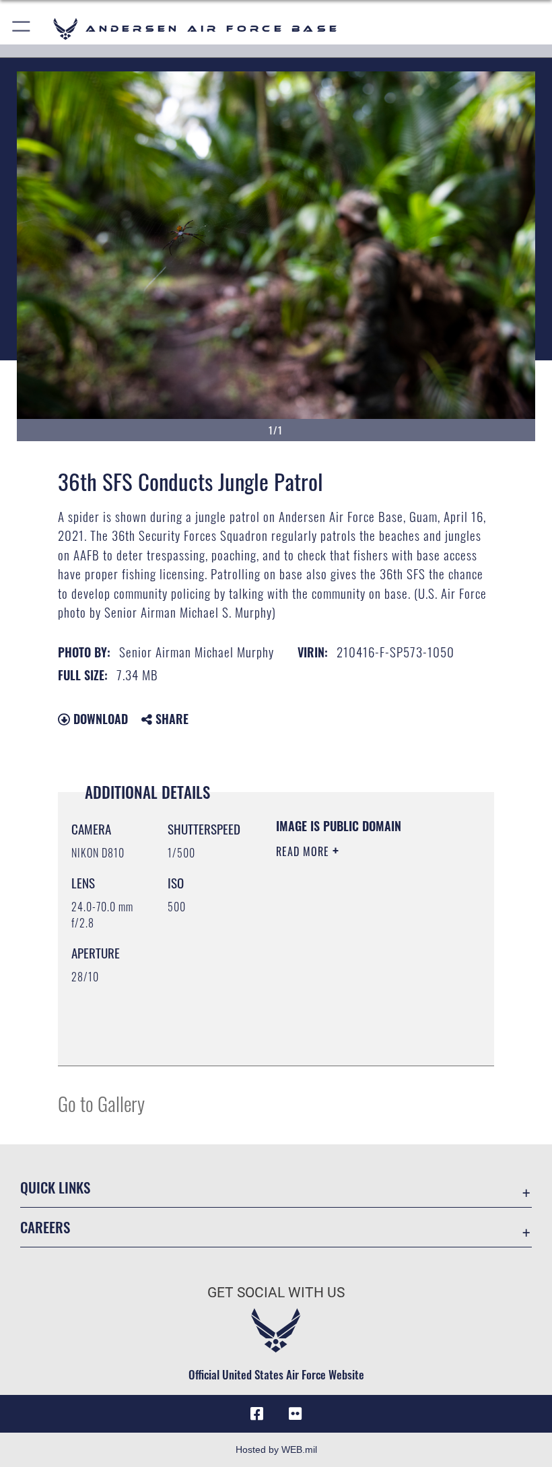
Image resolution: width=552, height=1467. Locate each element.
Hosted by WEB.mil (276, 1449)
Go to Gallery (101, 1102)
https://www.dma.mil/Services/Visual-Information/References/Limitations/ (358, 1022)
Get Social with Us (276, 1292)
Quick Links (55, 1187)
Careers (45, 1226)
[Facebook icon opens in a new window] (257, 1414)
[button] (22, 28)
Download (99, 718)
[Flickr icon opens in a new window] (295, 1414)
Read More (304, 851)
